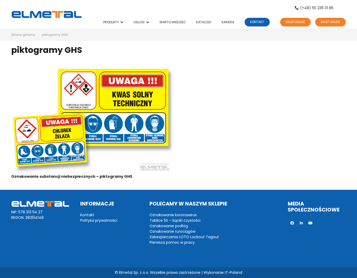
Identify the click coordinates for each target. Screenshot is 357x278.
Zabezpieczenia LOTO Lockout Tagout (184, 237)
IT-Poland (233, 272)
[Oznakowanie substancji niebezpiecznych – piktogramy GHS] (92, 118)
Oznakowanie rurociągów (172, 231)
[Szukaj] (343, 8)
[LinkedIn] (301, 223)
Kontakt (87, 215)
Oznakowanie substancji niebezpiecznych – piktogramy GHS (71, 176)
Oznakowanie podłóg (168, 226)
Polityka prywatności (98, 220)
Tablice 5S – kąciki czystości (174, 220)
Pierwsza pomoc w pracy (172, 242)
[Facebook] (292, 223)
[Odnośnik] (46, 14)
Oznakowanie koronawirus (173, 215)
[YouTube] (310, 223)
